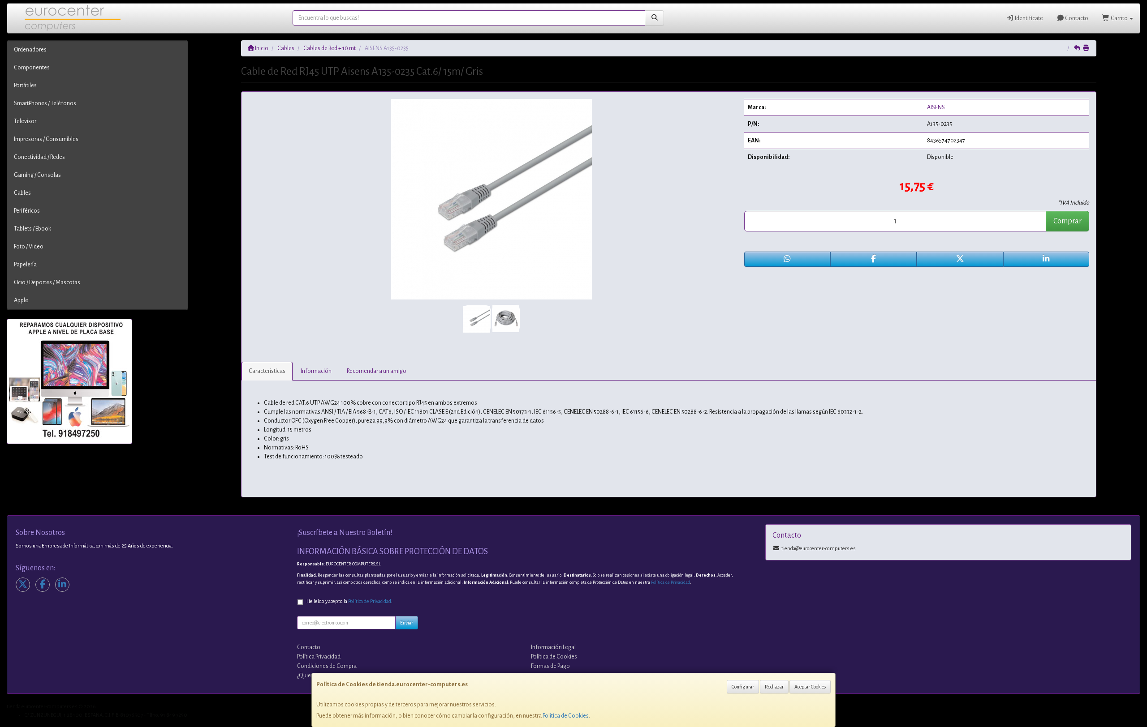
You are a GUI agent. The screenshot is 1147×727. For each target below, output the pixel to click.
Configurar (743, 686)
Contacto (1076, 18)
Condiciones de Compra (327, 666)
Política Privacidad (319, 657)
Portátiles (25, 85)
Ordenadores (30, 50)
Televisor (25, 121)
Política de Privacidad (670, 582)
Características (267, 371)
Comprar (1067, 221)
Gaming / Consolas (37, 175)
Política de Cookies (566, 716)
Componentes (32, 67)
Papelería (25, 264)
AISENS (936, 107)
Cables (22, 193)
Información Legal (553, 647)
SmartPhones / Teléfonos (45, 103)
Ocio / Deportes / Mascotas (47, 282)
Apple (21, 300)
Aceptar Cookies (810, 686)
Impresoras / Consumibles (46, 139)
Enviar (406, 622)
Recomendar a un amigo (376, 371)
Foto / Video (28, 247)
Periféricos (27, 211)
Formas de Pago (550, 666)
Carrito (1119, 18)
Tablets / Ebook (32, 229)
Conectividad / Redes (39, 157)
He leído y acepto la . (349, 601)
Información (316, 371)
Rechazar (774, 686)
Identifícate (1028, 18)
